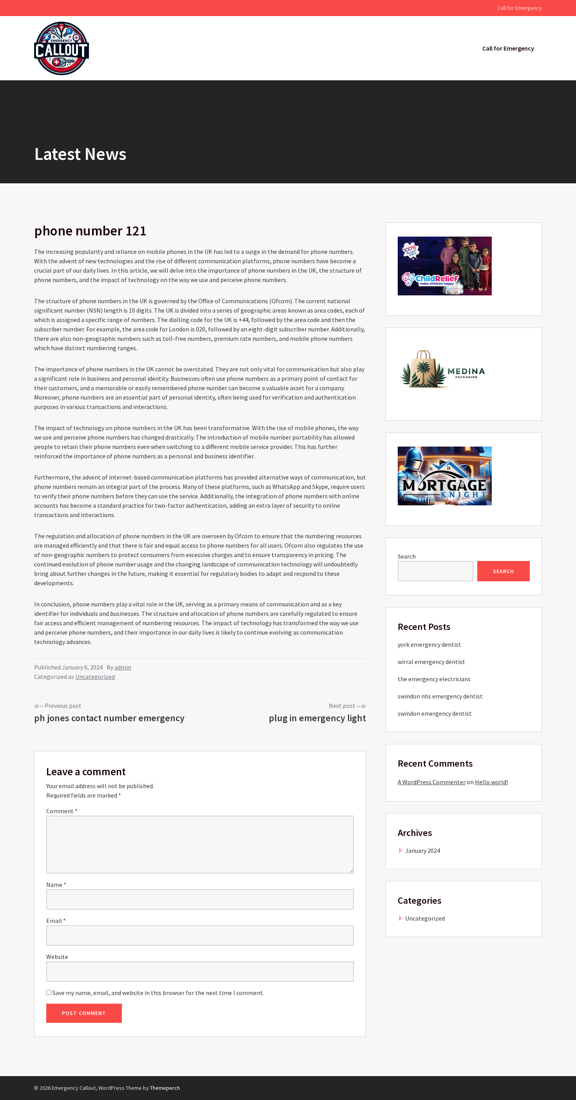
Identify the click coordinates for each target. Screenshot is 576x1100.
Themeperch (165, 1087)
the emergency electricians (434, 679)
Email (56, 921)
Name (56, 884)
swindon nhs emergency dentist (440, 696)
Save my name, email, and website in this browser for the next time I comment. (158, 993)
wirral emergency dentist (431, 662)
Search (407, 556)
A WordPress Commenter (432, 782)
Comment (62, 811)
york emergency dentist (429, 644)
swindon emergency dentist (435, 713)
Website (57, 957)
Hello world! (491, 782)
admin (122, 667)
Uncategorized (95, 676)
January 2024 (422, 850)
